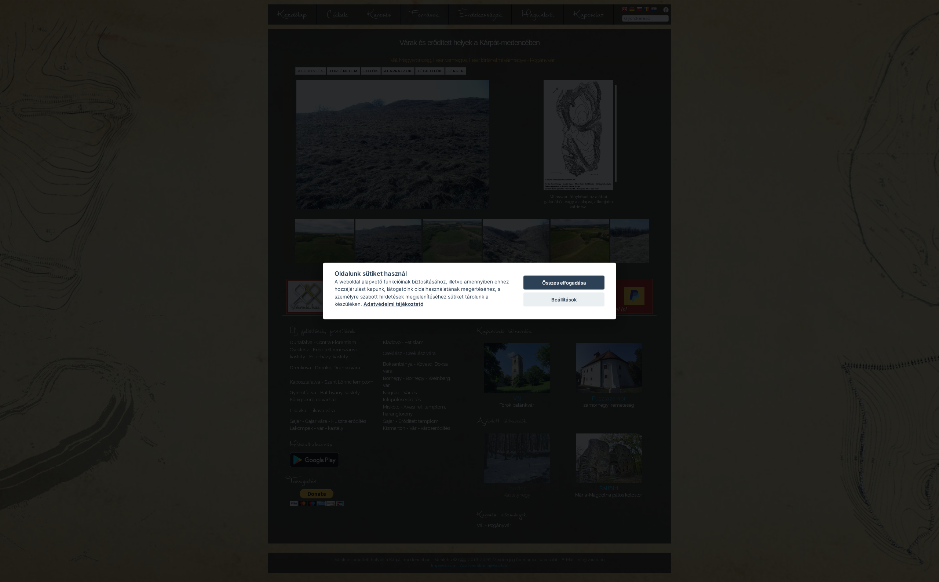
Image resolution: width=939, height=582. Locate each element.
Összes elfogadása (564, 282)
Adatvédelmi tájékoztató (393, 304)
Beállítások (564, 300)
